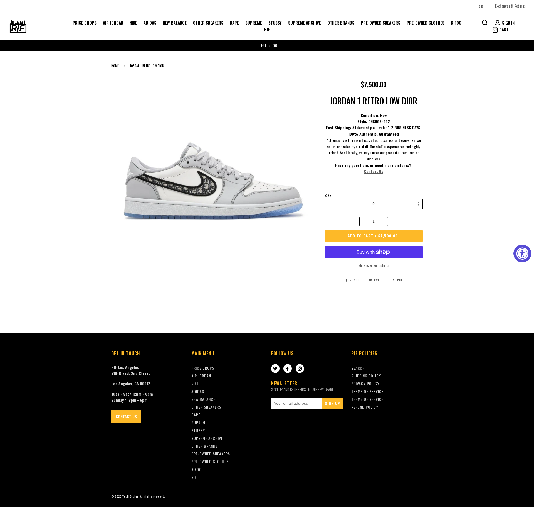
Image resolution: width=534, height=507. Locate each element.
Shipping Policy (366, 376)
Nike (133, 23)
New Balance (175, 23)
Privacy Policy (365, 383)
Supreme (253, 23)
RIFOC (456, 23)
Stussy (275, 23)
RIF (267, 29)
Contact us (126, 416)
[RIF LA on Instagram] (300, 369)
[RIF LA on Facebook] (287, 369)
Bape (234, 23)
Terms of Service (367, 399)
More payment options (374, 265)
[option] (267, 46)
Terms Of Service (367, 391)
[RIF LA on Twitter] (275, 369)
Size (328, 195)
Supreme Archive (304, 23)
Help (479, 6)
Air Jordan (113, 23)
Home (115, 66)
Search (358, 368)
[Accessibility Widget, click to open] (522, 253)
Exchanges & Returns (510, 6)
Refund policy (364, 407)
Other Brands (340, 23)
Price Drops (85, 23)
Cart (503, 29)
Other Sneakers (208, 23)
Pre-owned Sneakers (380, 23)
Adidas (150, 23)
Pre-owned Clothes (425, 23)
